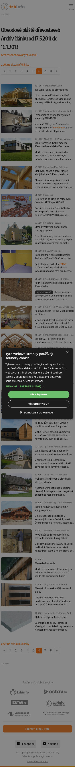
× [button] (67, 352)
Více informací (34, 381)
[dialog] (37, 383)
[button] (37, 386)
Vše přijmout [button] (39, 394)
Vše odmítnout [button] (38, 403)
